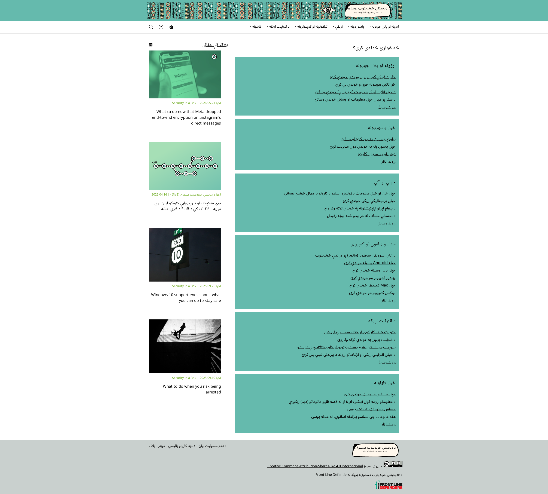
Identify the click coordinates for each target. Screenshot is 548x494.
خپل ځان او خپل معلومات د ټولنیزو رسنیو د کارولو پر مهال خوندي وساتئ (340, 193)
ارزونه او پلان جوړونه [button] (385, 26)
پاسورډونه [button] (357, 26)
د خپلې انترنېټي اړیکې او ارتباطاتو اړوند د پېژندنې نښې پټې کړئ (349, 354)
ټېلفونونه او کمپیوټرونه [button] (312, 26)
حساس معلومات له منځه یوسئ (371, 408)
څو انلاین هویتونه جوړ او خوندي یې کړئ (365, 84)
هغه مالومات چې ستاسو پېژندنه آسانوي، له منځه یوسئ (353, 416)
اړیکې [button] (339, 26)
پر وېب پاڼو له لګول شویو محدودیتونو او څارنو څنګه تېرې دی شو (346, 346)
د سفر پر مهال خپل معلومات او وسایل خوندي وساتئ (355, 99)
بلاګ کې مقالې (215, 44)
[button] (171, 27)
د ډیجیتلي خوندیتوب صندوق (368, 7)
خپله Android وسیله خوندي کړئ (370, 262)
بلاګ (152, 445)
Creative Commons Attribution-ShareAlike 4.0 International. (315, 466)
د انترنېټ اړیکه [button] (279, 26)
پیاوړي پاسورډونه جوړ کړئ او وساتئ (368, 138)
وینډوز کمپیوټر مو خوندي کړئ (373, 277)
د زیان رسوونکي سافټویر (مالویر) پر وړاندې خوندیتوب (355, 255)
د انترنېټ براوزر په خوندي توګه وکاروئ (366, 339)
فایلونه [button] (256, 26)
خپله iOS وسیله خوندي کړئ (374, 270)
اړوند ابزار (388, 161)
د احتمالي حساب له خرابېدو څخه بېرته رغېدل (361, 215)
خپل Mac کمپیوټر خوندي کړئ (373, 285)
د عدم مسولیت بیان (212, 445)
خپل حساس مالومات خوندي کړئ (370, 393)
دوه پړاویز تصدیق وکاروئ (377, 153)
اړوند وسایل (387, 106)
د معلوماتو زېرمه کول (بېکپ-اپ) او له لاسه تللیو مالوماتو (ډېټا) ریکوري (342, 401)
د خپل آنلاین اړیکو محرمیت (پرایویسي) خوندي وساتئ (355, 91)
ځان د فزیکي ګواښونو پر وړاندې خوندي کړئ (363, 76)
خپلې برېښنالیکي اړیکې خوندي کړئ (369, 200)
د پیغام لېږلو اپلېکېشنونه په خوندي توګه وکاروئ (360, 208)
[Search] (152, 27)
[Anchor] (396, 47)
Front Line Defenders (333, 474)
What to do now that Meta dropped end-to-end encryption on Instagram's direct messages (186, 117)
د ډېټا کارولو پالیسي (181, 445)
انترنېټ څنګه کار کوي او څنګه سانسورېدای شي (360, 331)
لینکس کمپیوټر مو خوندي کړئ (372, 292)
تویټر (161, 445)
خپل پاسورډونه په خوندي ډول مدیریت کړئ (363, 146)
